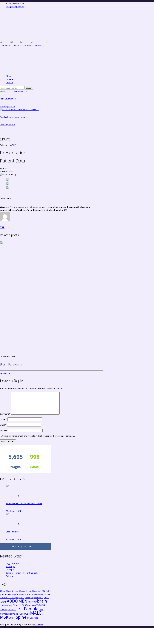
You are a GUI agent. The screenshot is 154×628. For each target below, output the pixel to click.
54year (15, 598)
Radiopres (10, 569)
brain (42, 601)
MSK (4, 617)
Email (3, 424)
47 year (35, 594)
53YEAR (9, 597)
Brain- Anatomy (6, 605)
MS (43, 614)
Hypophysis (24, 613)
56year (28, 597)
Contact (9, 82)
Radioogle (10, 566)
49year (41, 594)
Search (29, 88)
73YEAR (3, 602)
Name (3, 419)
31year (42, 590)
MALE (36, 613)
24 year (15, 591)
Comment (5, 413)
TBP (14, 145)
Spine (21, 617)
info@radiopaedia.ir (15, 6)
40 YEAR (8, 594)
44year (15, 594)
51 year (47, 594)
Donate (9, 79)
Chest (23, 605)
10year (2, 591)
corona (31, 605)
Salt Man (10, 576)
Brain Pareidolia (11, 364)
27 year (28, 591)
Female (31, 609)
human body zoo (9, 613)
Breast (16, 605)
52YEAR (3, 598)
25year (22, 591)
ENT (20, 608)
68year (40, 597)
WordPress (38, 624)
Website (4, 430)
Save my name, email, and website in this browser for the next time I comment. (39, 435)
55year (21, 598)
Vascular (34, 617)
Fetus (41, 610)
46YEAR (28, 594)
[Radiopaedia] (20, 45)
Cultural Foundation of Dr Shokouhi (22, 572)
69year (46, 598)
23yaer (9, 591)
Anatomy (32, 601)
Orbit (12, 617)
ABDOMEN (17, 601)
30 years (35, 591)
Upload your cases (22, 546)
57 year (34, 598)
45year (21, 594)
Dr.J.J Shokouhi (12, 563)
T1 (28, 617)
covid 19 (12, 609)
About (8, 76)
